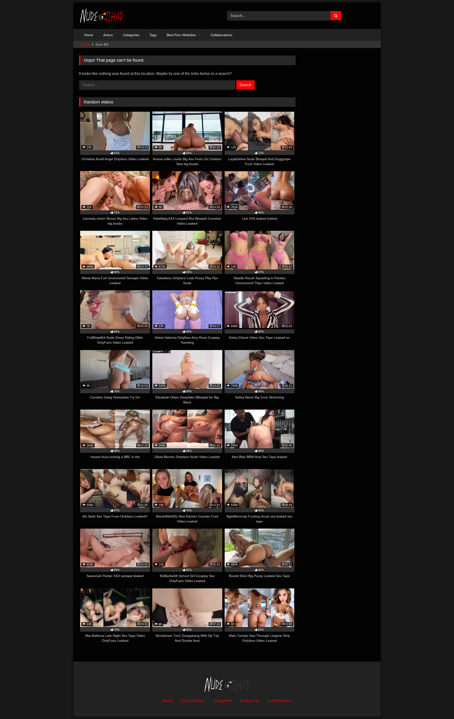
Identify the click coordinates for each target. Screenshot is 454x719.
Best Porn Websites (181, 35)
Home (88, 35)
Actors (108, 35)
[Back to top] (439, 705)
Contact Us (249, 701)
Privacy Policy (193, 701)
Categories (131, 35)
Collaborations (221, 35)
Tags (153, 35)
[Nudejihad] (101, 15)
